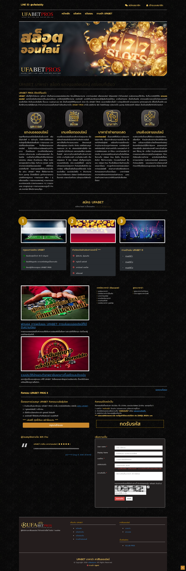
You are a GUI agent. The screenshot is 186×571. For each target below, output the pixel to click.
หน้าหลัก (66, 13)
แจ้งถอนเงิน (80, 535)
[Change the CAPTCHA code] (148, 487)
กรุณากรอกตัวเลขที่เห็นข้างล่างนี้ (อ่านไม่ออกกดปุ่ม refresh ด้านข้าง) (138, 483)
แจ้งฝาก (77, 13)
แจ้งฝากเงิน (80, 532)
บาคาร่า (127, 528)
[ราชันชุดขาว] (55, 353)
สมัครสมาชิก (134, 5)
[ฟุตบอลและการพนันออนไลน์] (55, 303)
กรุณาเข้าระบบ (56, 425)
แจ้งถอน (89, 13)
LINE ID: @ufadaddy (103, 206)
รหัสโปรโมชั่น (101, 464)
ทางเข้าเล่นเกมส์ (81, 539)
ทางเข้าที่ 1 (129, 256)
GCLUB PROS (130, 545)
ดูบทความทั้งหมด (161, 390)
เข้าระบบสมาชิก (155, 5)
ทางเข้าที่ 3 (129, 267)
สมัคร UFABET (44, 230)
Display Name (102, 453)
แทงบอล (128, 532)
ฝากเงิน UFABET (93, 230)
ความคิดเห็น (102, 473)
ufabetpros (92, 562)
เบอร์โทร (101, 458)
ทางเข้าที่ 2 (129, 262)
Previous (15, 48)
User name (102, 447)
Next (170, 48)
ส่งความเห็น (119, 499)
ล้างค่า (129, 499)
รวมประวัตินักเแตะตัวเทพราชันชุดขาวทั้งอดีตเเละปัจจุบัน (53, 375)
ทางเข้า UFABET (104, 13)
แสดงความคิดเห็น (140, 411)
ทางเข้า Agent (94, 565)
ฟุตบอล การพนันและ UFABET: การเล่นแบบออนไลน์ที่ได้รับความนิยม (54, 325)
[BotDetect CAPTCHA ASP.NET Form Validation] (130, 488)
